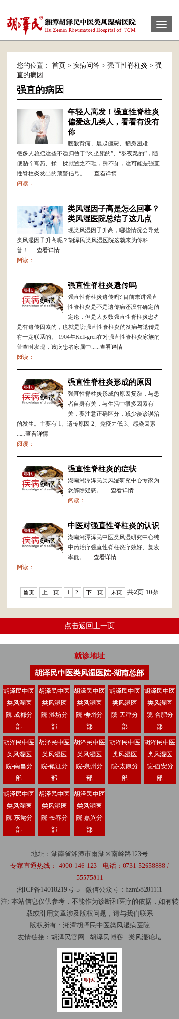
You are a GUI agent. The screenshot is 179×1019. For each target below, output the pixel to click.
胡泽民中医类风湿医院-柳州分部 (89, 708)
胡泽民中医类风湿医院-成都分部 (18, 708)
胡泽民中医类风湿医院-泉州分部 (89, 760)
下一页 (94, 592)
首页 (58, 65)
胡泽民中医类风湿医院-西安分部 (159, 760)
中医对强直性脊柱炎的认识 (113, 525)
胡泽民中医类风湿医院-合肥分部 (159, 708)
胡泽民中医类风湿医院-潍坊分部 (54, 708)
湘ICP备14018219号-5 (48, 889)
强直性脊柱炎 (127, 65)
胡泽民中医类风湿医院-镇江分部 (54, 760)
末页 (116, 592)
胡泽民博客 (106, 937)
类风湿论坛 (145, 937)
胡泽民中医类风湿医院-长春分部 (54, 811)
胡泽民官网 (67, 937)
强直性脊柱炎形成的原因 (110, 382)
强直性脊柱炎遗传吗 (102, 285)
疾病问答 (86, 65)
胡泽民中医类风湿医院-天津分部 (124, 708)
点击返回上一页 (89, 626)
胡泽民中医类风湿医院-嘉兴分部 (89, 811)
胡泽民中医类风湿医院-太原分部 (124, 760)
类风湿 (120, 925)
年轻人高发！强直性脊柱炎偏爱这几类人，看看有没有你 (113, 122)
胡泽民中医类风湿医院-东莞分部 (18, 811)
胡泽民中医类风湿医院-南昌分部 (18, 760)
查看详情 (105, 173)
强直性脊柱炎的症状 (102, 469)
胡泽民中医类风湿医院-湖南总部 (89, 673)
